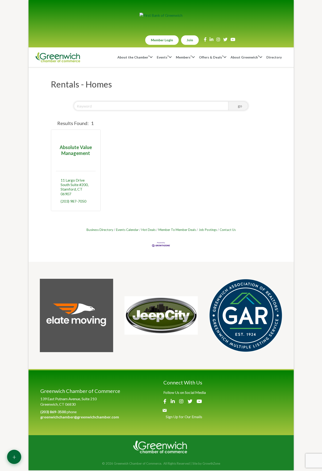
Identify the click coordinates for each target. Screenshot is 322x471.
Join (190, 40)
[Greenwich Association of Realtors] (245, 315)
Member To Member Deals (177, 230)
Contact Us (228, 230)
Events (162, 57)
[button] (53, 123)
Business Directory (100, 230)
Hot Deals (148, 230)
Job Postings (208, 230)
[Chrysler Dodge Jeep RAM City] (161, 315)
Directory (274, 57)
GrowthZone (211, 463)
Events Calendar (127, 230)
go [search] (240, 106)
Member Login (162, 40)
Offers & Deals (210, 57)
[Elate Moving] (76, 315)
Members (183, 57)
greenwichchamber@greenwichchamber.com (79, 417)
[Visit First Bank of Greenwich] (161, 15)
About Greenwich (244, 57)
